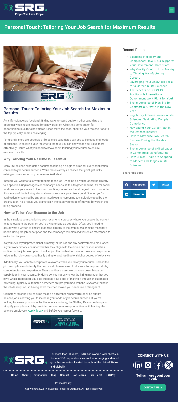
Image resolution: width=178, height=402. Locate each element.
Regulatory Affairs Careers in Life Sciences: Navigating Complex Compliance (151, 119)
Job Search (79, 375)
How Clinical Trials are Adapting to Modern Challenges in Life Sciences (151, 161)
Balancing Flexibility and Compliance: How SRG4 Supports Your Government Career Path (152, 61)
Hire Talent (96, 375)
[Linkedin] (137, 365)
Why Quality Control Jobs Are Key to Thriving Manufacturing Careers (152, 73)
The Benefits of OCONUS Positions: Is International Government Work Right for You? (151, 94)
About (25, 375)
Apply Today (35, 310)
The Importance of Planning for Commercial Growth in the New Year (150, 107)
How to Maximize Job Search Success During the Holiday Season (149, 140)
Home (14, 375)
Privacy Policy (63, 383)
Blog (53, 375)
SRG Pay (110, 375)
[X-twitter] (168, 365)
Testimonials (39, 375)
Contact (64, 375)
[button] (172, 10)
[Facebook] (158, 365)
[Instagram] (148, 365)
